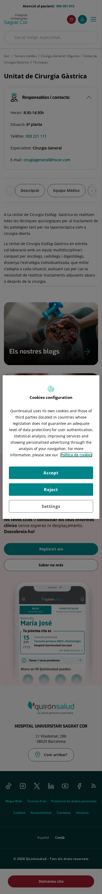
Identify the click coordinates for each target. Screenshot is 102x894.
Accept (51, 473)
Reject (51, 489)
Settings (51, 506)
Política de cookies (76, 454)
